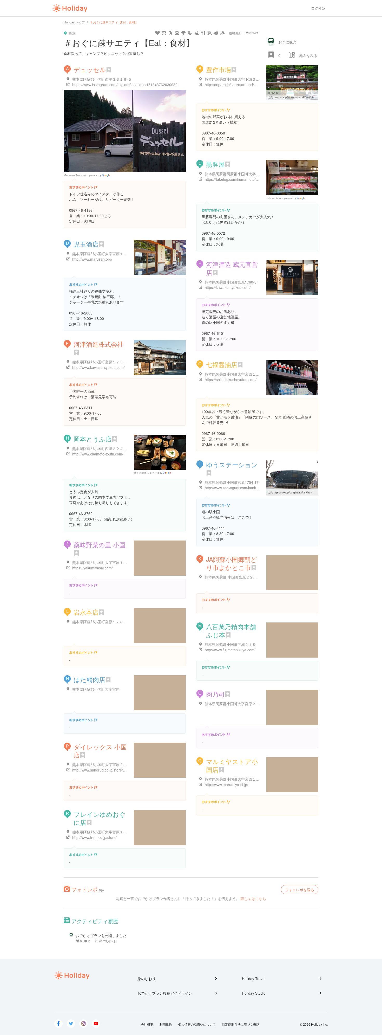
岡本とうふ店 (93, 438)
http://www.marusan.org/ (92, 259)
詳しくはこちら (253, 898)
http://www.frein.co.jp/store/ (94, 837)
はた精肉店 (89, 679)
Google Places (100, 175)
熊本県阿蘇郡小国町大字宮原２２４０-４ (238, 703)
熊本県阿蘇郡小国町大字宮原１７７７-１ (105, 831)
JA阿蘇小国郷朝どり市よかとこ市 (231, 563)
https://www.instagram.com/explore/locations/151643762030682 (124, 84)
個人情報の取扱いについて (197, 1024)
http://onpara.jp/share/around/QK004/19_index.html (247, 84)
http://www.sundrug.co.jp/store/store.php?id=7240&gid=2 (118, 770)
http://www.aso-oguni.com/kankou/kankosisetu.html (247, 487)
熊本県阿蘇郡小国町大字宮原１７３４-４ (238, 374)
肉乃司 (215, 693)
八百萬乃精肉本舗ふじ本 (231, 630)
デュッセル (90, 69)
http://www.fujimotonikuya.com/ (230, 649)
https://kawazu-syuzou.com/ (228, 287)
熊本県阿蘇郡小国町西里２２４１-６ (102, 448)
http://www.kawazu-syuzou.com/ (98, 367)
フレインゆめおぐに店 (100, 818)
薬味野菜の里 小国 (100, 544)
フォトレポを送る (299, 889)
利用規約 (166, 1024)
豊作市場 (218, 69)
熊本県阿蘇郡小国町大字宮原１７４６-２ (238, 779)
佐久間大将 (140, 473)
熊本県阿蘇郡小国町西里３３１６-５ (102, 79)
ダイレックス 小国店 (100, 750)
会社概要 (147, 1024)
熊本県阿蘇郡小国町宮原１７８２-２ (102, 621)
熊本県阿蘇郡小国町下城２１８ (230, 644)
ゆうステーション (232, 464)
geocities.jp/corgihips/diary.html (293, 492)
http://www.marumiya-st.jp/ (226, 784)
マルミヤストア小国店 (232, 765)
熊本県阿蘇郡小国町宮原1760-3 (230, 282)
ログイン (318, 8)
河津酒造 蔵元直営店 (232, 268)
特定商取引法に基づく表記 (240, 1024)
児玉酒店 (86, 243)
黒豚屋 (215, 164)
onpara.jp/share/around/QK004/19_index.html (303, 97)
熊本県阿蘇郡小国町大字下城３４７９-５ (238, 79)
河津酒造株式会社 (98, 344)
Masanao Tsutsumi (75, 175)
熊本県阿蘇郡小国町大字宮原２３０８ (103, 764)
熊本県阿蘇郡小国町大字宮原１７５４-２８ (107, 562)
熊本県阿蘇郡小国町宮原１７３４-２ (102, 361)
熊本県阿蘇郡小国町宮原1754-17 (232, 482)
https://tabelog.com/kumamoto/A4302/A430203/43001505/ (253, 179)
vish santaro (273, 198)
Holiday (70, 8)
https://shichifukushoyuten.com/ (230, 379)
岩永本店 (86, 611)
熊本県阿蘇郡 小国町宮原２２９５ (232, 577)
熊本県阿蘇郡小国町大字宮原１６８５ (103, 253)
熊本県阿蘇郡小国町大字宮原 (96, 689)
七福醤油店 (221, 364)
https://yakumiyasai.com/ (92, 567)
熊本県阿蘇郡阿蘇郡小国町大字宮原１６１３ (241, 173)
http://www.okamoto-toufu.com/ (97, 454)
